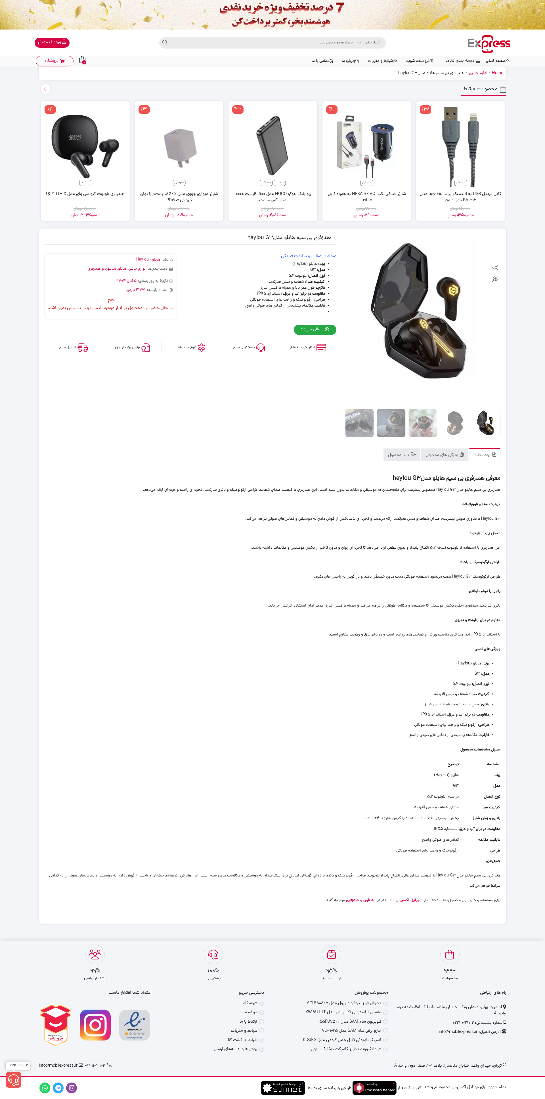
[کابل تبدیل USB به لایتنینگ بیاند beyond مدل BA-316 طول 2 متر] (460, 145)
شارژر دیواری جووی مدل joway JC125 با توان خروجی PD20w (179, 197)
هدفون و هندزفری (102, 269)
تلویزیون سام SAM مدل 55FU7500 (350, 1022)
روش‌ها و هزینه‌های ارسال (235, 1049)
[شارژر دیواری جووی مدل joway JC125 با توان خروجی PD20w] (179, 145)
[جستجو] (165, 43)
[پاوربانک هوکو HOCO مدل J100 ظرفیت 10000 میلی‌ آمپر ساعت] (273, 145)
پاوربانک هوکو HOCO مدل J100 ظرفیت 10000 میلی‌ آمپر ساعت (272, 197)
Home (497, 73)
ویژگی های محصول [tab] (442, 455)
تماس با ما (320, 61)
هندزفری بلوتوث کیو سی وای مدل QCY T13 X (85, 194)
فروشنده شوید (417, 61)
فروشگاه (250, 1003)
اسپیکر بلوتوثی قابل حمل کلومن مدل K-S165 (342, 1040)
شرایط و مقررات (380, 61)
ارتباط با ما (248, 1022)
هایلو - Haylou (148, 260)
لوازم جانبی (478, 73)
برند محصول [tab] (399, 455)
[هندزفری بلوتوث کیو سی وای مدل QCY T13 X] (85, 145)
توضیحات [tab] (483, 455)
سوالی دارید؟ (312, 329)
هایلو (122, 269)
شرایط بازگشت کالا (242, 1040)
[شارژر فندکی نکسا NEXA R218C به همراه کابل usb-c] (366, 145)
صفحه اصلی (495, 61)
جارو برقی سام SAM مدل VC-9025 (351, 1031)
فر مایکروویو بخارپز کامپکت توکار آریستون (346, 1049)
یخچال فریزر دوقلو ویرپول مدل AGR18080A (344, 1003)
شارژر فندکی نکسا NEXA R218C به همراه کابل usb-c (367, 197)
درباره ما (348, 61)
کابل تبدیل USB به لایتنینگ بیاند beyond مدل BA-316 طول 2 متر (460, 197)
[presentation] (46, 89)
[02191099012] (13, 1080)
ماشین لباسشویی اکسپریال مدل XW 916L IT (343, 1012)
